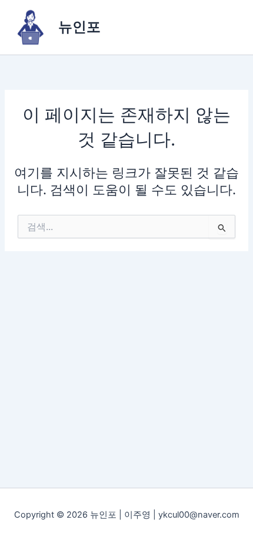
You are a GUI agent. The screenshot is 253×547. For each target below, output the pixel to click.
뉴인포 (79, 26)
